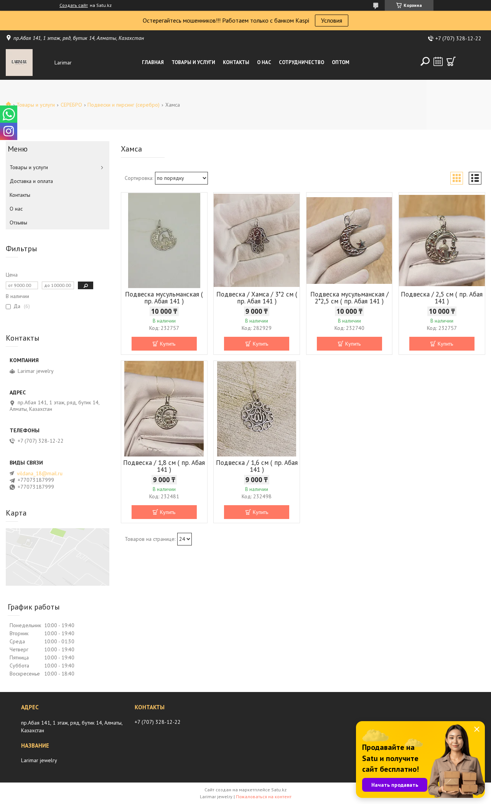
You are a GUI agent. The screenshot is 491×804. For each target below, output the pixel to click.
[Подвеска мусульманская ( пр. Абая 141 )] (164, 240)
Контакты (236, 62)
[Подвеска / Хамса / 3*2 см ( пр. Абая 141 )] (257, 240)
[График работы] (438, 61)
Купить (167, 343)
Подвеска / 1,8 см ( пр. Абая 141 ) (164, 466)
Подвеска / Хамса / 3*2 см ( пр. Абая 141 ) (256, 298)
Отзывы (18, 222)
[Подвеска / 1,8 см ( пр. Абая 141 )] (164, 409)
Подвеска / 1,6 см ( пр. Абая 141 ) (257, 466)
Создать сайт (73, 5)
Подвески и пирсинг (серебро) (123, 105)
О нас (264, 62)
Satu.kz (279, 789)
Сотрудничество (301, 62)
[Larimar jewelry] (28, 62)
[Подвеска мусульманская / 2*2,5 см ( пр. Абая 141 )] (349, 240)
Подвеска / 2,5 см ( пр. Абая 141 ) (442, 298)
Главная (153, 62)
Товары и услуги (193, 62)
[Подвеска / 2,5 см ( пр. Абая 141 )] (442, 240)
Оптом (340, 62)
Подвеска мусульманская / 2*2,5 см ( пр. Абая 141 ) (349, 298)
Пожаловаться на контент (264, 796)
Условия (331, 20)
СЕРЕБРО (71, 105)
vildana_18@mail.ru (40, 473)
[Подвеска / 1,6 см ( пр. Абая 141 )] (257, 409)
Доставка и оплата (31, 181)
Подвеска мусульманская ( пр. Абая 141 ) (164, 298)
